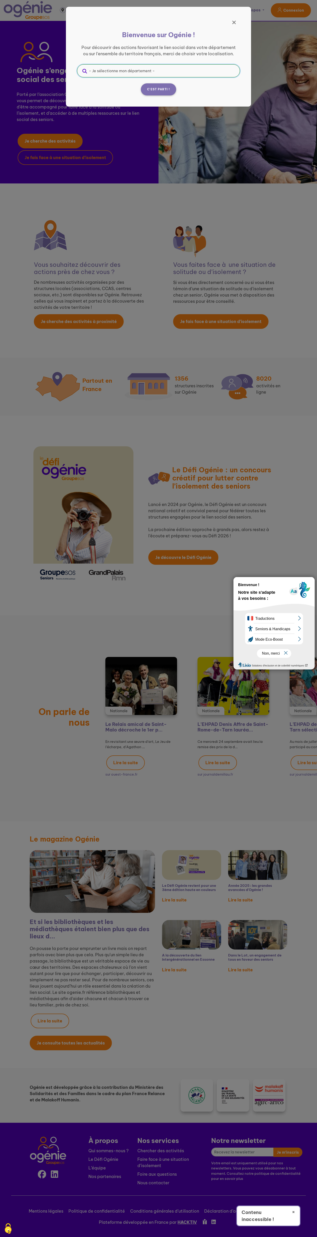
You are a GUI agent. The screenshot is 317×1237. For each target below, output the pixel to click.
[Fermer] (234, 22)
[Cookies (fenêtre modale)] (8, 1229)
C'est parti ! (158, 89)
